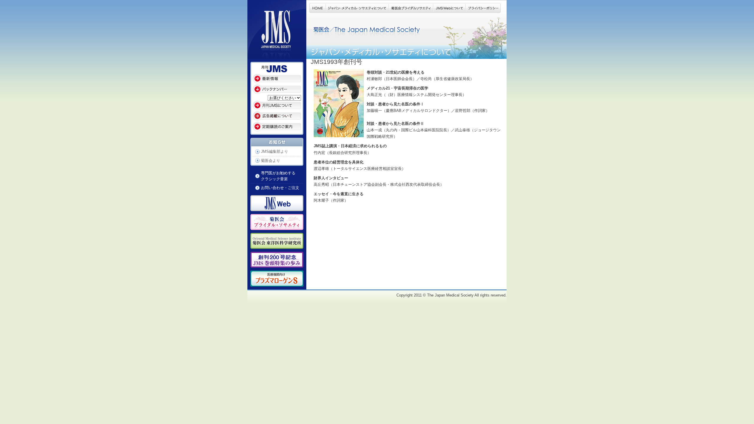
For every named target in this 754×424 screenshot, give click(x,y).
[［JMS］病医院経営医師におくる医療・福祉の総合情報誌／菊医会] (276, 55)
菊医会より (270, 160)
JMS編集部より (274, 151)
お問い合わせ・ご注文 (280, 188)
